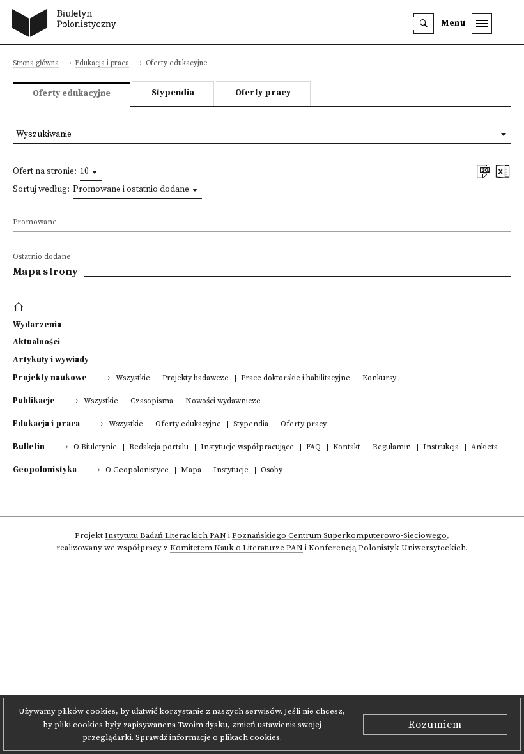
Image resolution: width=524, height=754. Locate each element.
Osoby (271, 470)
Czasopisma (151, 401)
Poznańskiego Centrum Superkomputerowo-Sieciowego (339, 536)
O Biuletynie (95, 447)
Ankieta (484, 447)
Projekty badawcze (195, 378)
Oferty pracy (263, 93)
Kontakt (346, 447)
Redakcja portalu (159, 447)
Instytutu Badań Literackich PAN (165, 536)
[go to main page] (67, 24)
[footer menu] (20, 307)
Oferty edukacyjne (188, 424)
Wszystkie (133, 378)
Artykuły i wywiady (51, 360)
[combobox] (91, 172)
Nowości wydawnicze (223, 401)
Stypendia (172, 93)
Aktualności (36, 342)
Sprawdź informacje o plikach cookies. (208, 737)
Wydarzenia (37, 324)
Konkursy (379, 378)
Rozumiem (435, 724)
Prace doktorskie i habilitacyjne (295, 378)
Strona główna (36, 63)
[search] (423, 23)
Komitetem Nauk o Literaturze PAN (236, 548)
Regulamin (392, 447)
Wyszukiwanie (44, 134)
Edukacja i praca (102, 63)
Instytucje (231, 470)
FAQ (313, 447)
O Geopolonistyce (137, 470)
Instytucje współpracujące (247, 447)
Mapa (191, 470)
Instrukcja (441, 447)
